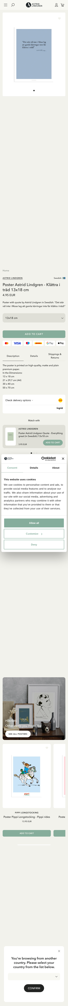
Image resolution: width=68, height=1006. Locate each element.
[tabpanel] (34, 375)
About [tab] (55, 467)
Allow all (34, 522)
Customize (32, 533)
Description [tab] (13, 356)
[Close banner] (63, 459)
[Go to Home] (34, 5)
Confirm (34, 988)
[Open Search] (14, 5)
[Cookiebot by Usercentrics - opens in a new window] (42, 459)
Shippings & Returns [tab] (54, 356)
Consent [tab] (12, 467)
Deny (34, 544)
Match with (34, 420)
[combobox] (34, 976)
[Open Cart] (61, 5)
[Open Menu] (5, 5)
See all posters (18, 734)
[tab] (34, 90)
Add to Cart (34, 334)
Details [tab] (34, 467)
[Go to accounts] (55, 5)
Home (6, 270)
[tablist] (34, 356)
